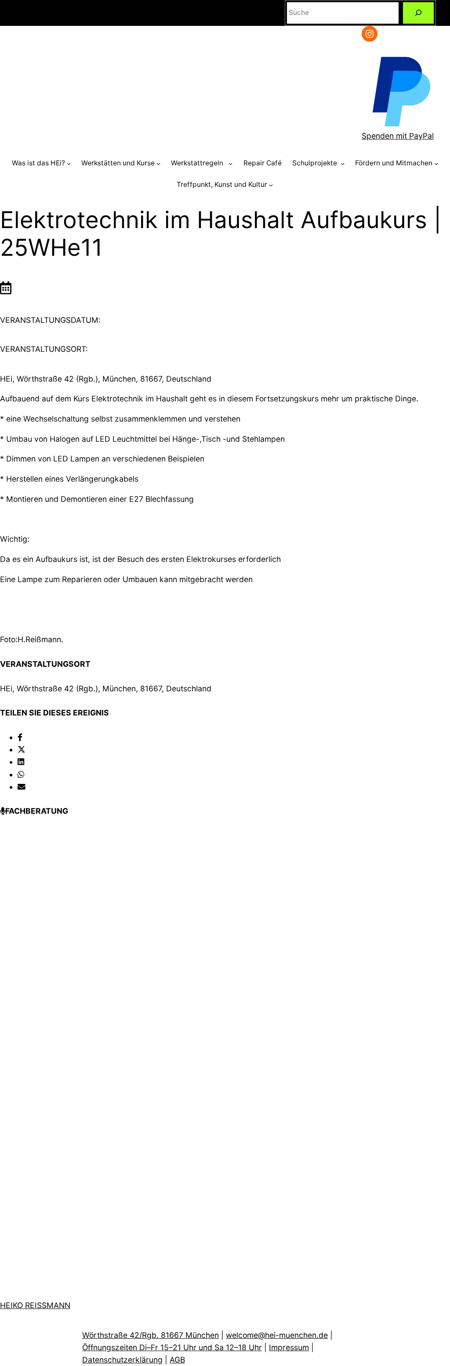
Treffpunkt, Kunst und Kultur (222, 184)
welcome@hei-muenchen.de (277, 1335)
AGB (177, 1359)
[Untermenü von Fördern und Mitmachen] (436, 163)
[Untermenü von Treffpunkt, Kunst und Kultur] (271, 185)
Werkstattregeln (199, 163)
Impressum (289, 1347)
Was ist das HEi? (38, 163)
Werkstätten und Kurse (118, 163)
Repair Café (262, 163)
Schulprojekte (315, 163)
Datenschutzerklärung (122, 1359)
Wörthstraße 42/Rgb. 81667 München (150, 1335)
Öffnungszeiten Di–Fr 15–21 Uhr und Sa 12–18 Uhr (172, 1347)
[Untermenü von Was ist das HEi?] (69, 163)
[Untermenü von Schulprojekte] (343, 163)
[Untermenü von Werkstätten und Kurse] (158, 163)
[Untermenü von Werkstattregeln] (230, 163)
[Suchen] (418, 13)
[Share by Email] (21, 786)
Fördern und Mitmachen (393, 163)
